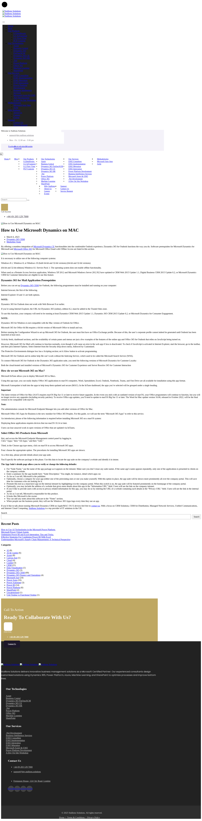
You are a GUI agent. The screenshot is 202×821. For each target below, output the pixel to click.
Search (4, 513)
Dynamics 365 (13, 570)
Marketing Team (14, 242)
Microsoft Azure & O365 (24, 95)
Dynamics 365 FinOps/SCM (19, 52)
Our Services (13, 73)
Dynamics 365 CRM (16, 239)
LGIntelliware (19, 33)
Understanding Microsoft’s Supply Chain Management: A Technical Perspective (35, 539)
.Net (15, 60)
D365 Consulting (20, 75)
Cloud (9, 560)
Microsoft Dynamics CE (44, 246)
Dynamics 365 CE (21, 55)
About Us (17, 112)
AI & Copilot (12, 553)
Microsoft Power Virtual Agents (15, 532)
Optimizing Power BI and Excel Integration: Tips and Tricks (27, 534)
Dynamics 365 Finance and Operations (23, 575)
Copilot (10, 563)
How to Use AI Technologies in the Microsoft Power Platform (28, 529)
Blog (10, 28)
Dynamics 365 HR (21, 58)
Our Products (14, 31)
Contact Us (18, 122)
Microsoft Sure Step (22, 105)
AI (8, 550)
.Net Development (21, 98)
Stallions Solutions (37, 508)
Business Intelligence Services (80, 174)
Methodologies (14, 103)
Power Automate (14, 582)
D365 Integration (20, 83)
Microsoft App (13, 577)
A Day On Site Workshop (24, 100)
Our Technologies (15, 43)
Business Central (20, 48)
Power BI (11, 585)
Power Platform (20, 63)
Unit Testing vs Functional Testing (21, 595)
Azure (16, 46)
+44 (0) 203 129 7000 (17, 216)
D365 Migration (20, 80)
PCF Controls (19, 41)
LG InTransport (20, 36)
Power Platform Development (20, 86)
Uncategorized (13, 592)
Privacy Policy (93, 817)
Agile (15, 108)
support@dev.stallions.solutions (21, 135)
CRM (9, 565)
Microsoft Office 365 (23, 249)
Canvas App (12, 558)
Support (11, 120)
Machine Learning (21, 68)
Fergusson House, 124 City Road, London (31, 781)
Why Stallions (14, 110)
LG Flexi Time (19, 38)
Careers (16, 115)
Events (16, 117)
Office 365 (18, 65)
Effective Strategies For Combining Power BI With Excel (26, 537)
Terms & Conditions (76, 817)
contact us (95, 506)
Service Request (20, 125)
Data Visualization (15, 568)
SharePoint (18, 70)
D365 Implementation (22, 78)
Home (10, 26)
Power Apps (12, 580)
